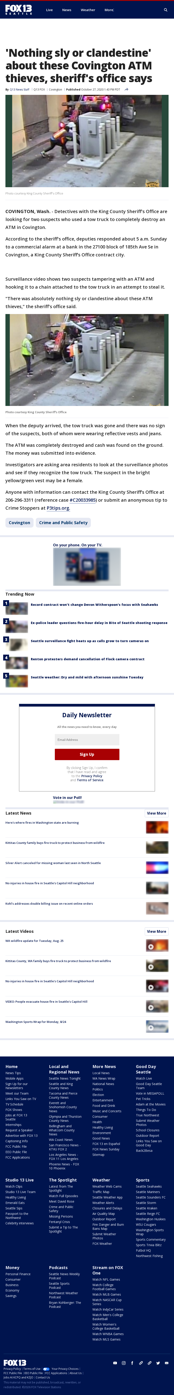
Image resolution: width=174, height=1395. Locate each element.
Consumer (100, 1116)
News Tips (13, 1073)
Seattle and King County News (61, 1086)
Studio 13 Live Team (20, 1192)
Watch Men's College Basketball (107, 1317)
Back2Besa (144, 1150)
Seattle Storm (146, 1203)
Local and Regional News (64, 1069)
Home (11, 1066)
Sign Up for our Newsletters (16, 1086)
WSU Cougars (146, 1224)
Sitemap (98, 1154)
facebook (132, 1363)
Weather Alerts (103, 1203)
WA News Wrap (103, 1078)
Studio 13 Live (19, 1180)
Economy (12, 1290)
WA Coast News (61, 1139)
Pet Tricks (143, 1099)
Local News (101, 1073)
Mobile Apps (14, 1078)
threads (149, 1363)
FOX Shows (13, 1110)
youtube (115, 1363)
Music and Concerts (106, 1111)
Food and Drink (103, 1105)
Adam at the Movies (151, 1104)
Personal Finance (18, 1274)
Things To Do (146, 1110)
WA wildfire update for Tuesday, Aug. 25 (34, 941)
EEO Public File (16, 1152)
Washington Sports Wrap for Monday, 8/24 (35, 1022)
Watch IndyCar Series (107, 1309)
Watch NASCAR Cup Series (107, 1302)
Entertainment (102, 1100)
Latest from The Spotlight (61, 1188)
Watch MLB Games (106, 1294)
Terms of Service (90, 780)
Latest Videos (19, 931)
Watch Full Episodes (63, 1196)
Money (12, 1267)
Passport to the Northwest (16, 1215)
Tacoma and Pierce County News (63, 1095)
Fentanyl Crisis (59, 1222)
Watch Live (144, 1078)
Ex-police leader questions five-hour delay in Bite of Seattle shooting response (99, 623)
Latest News (18, 813)
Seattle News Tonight (65, 1078)
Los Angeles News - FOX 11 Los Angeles (63, 1156)
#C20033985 (83, 500)
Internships (13, 1124)
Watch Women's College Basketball (105, 1326)
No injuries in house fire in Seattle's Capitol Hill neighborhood (49, 883)
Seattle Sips (13, 1208)
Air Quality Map (103, 1213)
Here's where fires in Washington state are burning (42, 822)
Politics (97, 1089)
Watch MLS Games (106, 1339)
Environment (101, 1133)
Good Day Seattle (146, 1069)
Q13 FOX (39, 89)
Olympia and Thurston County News (65, 1118)
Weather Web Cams (107, 1186)
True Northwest (147, 1115)
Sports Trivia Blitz (149, 1245)
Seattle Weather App (107, 1197)
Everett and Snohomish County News (63, 1107)
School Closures (148, 1130)
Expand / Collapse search (166, 10)
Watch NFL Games (106, 1279)
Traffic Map (100, 1192)
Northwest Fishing (149, 1256)
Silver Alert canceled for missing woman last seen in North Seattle (53, 863)
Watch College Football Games (104, 1287)
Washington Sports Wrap (150, 1232)
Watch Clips (13, 1186)
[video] (157, 945)
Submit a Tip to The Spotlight (63, 1229)
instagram (123, 1363)
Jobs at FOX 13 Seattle (16, 1117)
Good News (101, 1138)
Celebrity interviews (19, 1223)
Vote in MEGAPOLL (150, 1093)
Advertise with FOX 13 (21, 1135)
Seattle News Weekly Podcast (64, 1276)
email (166, 1363)
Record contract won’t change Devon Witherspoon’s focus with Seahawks (94, 604)
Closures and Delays (107, 1208)
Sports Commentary (151, 1239)
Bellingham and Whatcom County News (62, 1130)
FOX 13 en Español (106, 1144)
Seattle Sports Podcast (59, 1285)
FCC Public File (16, 1146)
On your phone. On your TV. (77, 545)
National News (103, 1084)
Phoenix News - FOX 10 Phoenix (64, 1166)
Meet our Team (17, 1093)
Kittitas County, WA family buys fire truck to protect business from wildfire (58, 961)
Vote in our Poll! (67, 797)
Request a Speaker (19, 1130)
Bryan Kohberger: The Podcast (65, 1304)
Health (97, 1122)
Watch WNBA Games (108, 1334)
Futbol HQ (143, 1250)
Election (98, 1095)
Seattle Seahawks (149, 1186)
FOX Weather (102, 1243)
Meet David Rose (61, 1201)
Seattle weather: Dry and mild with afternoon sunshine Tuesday (87, 677)
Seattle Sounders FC (151, 1197)
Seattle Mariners (148, 1192)
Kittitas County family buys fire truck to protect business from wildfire (55, 843)
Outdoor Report (147, 1135)
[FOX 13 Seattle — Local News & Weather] (20, 9)
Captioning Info (16, 1141)
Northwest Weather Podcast (63, 1295)
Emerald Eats (15, 1203)
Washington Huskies (151, 1219)
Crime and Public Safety (63, 522)
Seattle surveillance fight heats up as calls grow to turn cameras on (90, 641)
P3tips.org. (58, 508)
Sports (142, 1180)
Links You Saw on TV (20, 1099)
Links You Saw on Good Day (149, 1143)
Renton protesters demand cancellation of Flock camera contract (88, 659)
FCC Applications (17, 1157)
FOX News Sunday (105, 1149)
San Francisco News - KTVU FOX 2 (65, 1147)
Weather (101, 1180)
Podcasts (58, 1267)
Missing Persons (61, 1216)
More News (104, 1066)
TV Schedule (14, 1104)
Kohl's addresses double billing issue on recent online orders (49, 903)
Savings (11, 1296)
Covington (55, 89)
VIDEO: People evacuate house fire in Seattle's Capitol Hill (46, 1002)
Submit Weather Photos (148, 1122)
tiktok (141, 1363)
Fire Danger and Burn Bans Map (108, 1226)
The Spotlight (63, 1180)
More (109, 9)
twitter (158, 1363)
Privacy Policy (91, 776)
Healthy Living (102, 1127)
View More (156, 813)
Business (12, 1285)
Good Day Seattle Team (149, 1086)
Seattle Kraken (146, 1208)
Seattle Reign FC (148, 1213)
